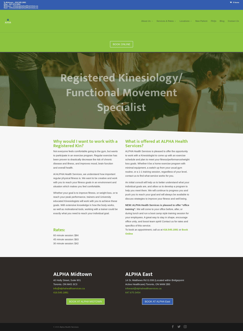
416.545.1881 (60, 292)
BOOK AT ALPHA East (157, 301)
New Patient (201, 21)
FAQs (213, 21)
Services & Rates (165, 21)
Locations (184, 21)
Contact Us (233, 21)
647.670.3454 (14, 4)
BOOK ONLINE (121, 44)
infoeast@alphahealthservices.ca (23, 8)
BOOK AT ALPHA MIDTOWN (85, 301)
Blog (222, 21)
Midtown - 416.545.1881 (16, 2)
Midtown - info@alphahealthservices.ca (21, 6)
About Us (146, 21)
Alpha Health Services (69, 327)
